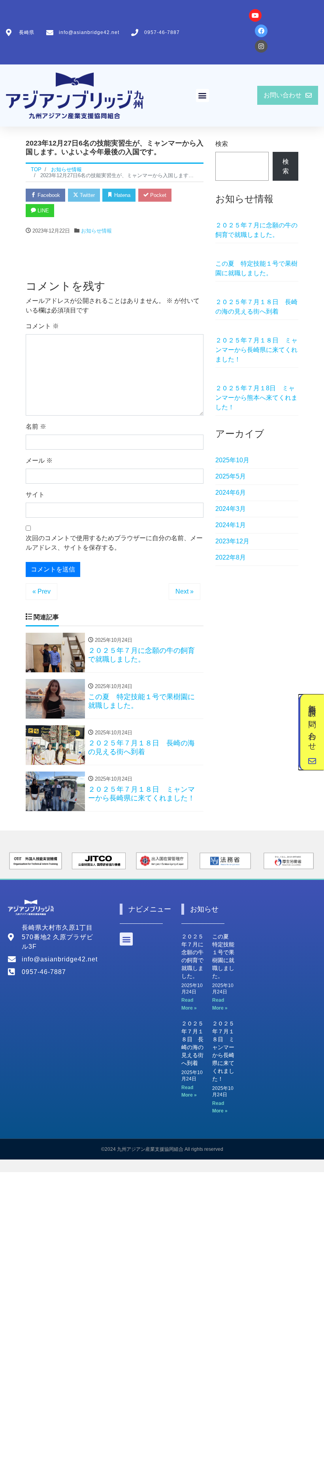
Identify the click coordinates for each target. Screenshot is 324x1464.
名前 (36, 426)
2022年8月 (230, 557)
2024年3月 (230, 508)
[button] (202, 95)
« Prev (41, 591)
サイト (35, 494)
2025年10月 (232, 460)
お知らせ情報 (96, 231)
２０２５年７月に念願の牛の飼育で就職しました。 (256, 230)
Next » (184, 591)
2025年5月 (230, 476)
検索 (221, 143)
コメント (42, 326)
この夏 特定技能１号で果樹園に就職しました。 (256, 268)
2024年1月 (230, 525)
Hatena (121, 195)
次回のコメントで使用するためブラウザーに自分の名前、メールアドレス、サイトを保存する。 (114, 543)
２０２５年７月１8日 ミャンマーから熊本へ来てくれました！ (256, 397)
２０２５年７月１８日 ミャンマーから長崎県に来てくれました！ (256, 350)
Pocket (157, 195)
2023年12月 (232, 541)
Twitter (86, 195)
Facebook (48, 195)
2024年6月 (230, 492)
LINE (42, 211)
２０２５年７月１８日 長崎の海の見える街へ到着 (256, 307)
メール (39, 460)
